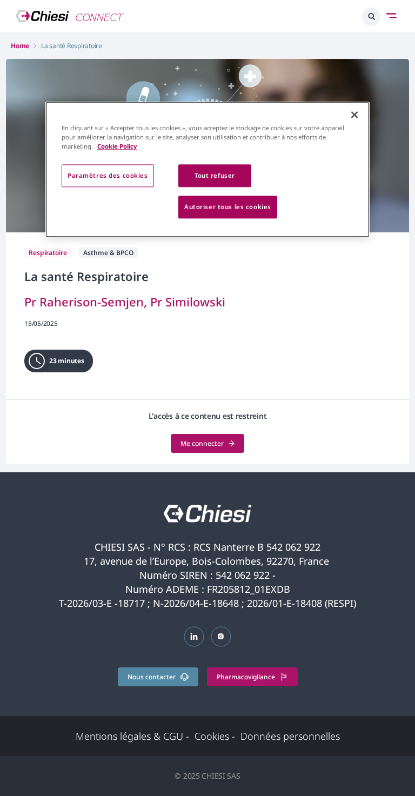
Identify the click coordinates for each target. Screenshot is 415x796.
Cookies (215, 736)
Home (20, 45)
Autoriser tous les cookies (227, 207)
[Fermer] (354, 114)
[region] (207, 169)
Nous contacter (152, 676)
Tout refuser (215, 175)
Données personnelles (290, 736)
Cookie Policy (117, 146)
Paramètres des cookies (108, 175)
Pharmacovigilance (246, 676)
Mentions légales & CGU (132, 736)
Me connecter (202, 443)
